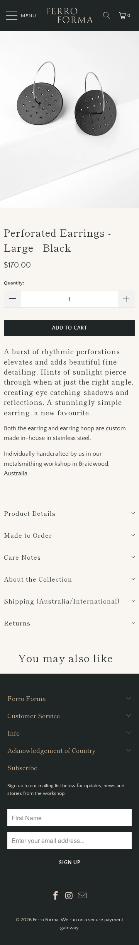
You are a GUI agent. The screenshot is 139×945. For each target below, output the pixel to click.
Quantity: (14, 283)
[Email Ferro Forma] (82, 897)
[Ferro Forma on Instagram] (69, 897)
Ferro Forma (45, 919)
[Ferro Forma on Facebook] (55, 897)
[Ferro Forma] (69, 15)
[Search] (106, 15)
